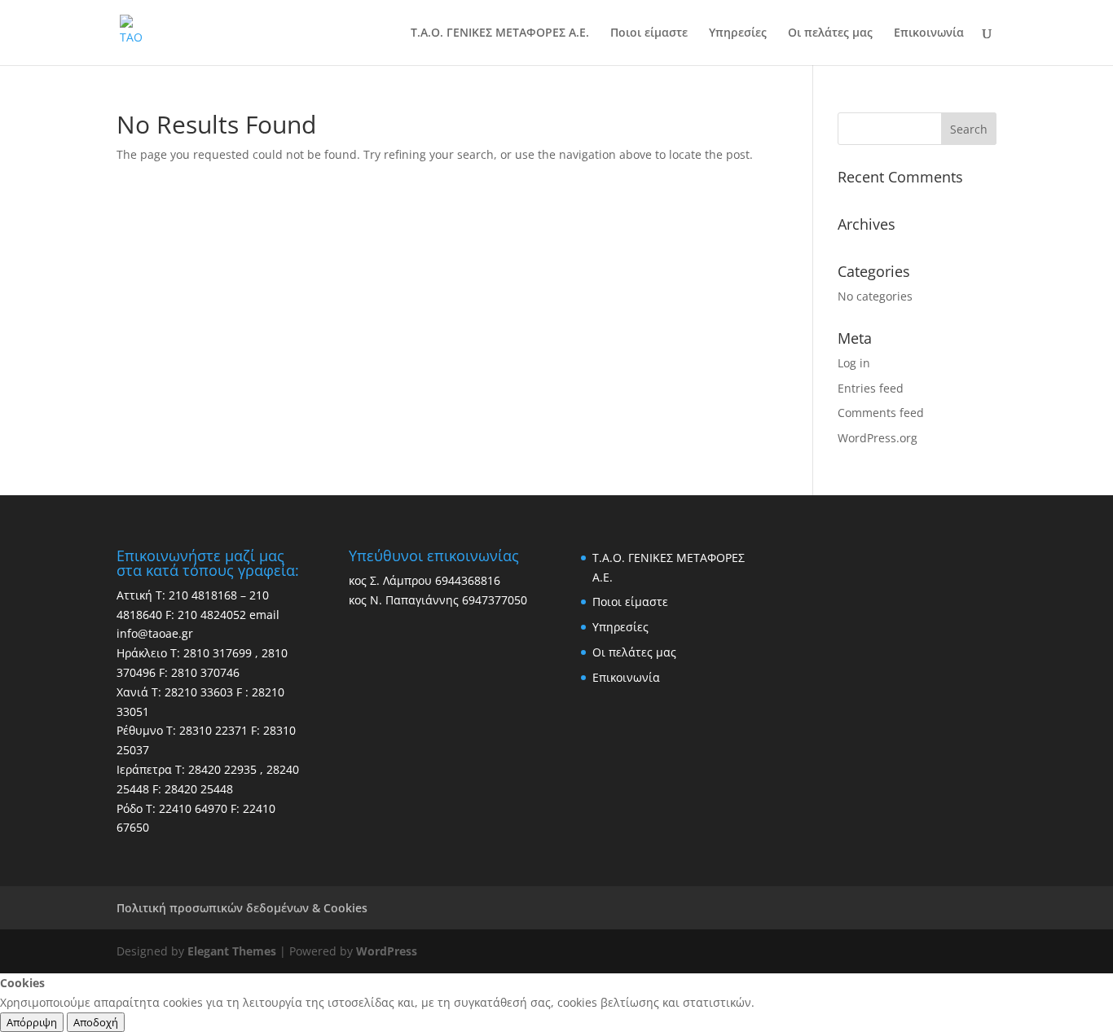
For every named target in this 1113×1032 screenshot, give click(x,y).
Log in (854, 363)
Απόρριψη (32, 1022)
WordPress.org (877, 438)
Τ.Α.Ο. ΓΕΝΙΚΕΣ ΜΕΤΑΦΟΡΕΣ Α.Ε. (500, 33)
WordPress (386, 951)
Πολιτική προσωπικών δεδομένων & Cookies (242, 908)
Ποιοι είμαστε (649, 33)
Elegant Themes (231, 951)
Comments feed (881, 412)
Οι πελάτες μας (830, 33)
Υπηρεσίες (738, 33)
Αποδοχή (95, 1022)
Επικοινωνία (929, 33)
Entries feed (871, 388)
